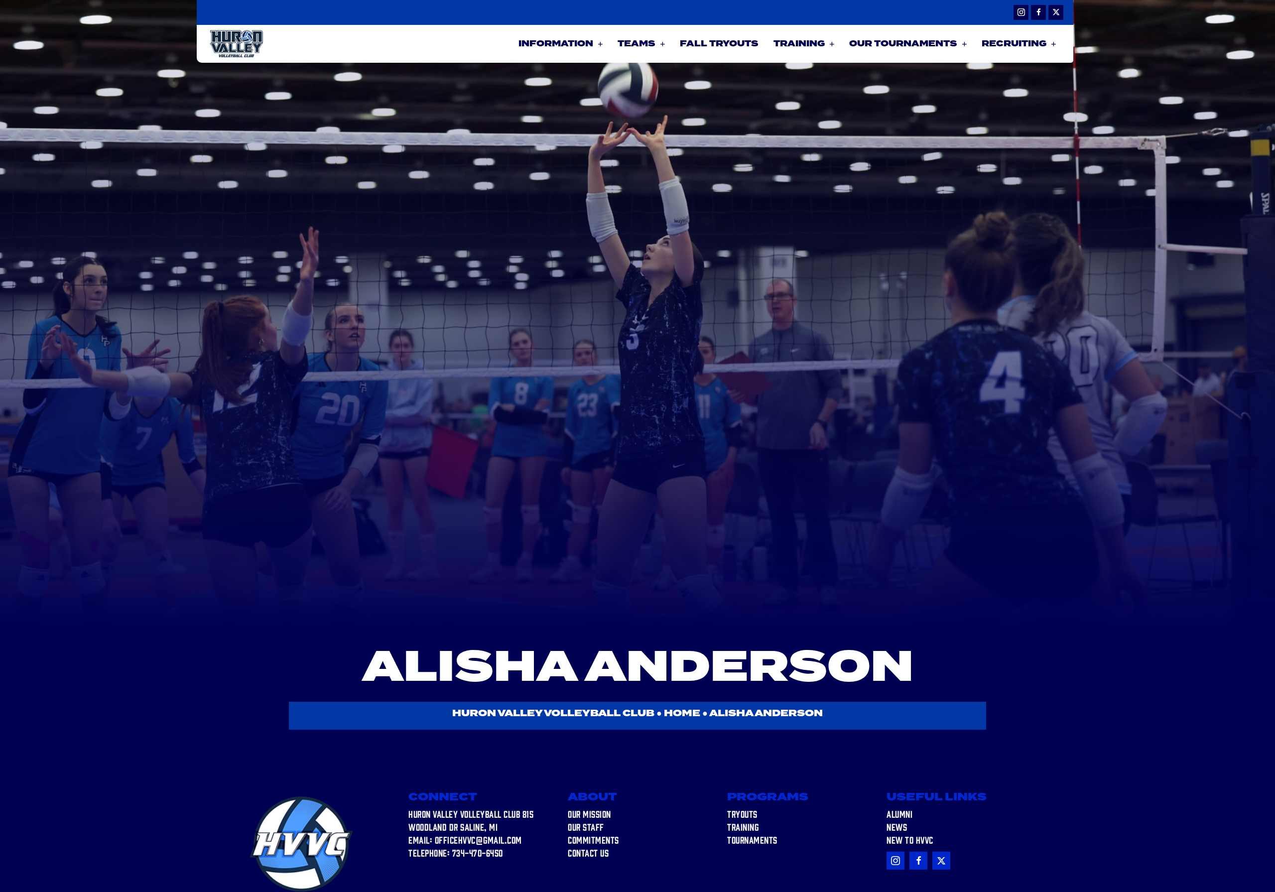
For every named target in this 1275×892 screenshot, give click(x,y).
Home (682, 713)
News (897, 826)
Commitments (593, 839)
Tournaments (752, 839)
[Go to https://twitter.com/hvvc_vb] (1055, 12)
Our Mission (589, 813)
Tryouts (742, 813)
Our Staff (586, 826)
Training (743, 826)
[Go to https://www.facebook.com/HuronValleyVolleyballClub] (1038, 12)
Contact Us (588, 852)
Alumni (899, 813)
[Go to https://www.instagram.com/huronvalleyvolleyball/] (1021, 12)
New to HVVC (910, 839)
